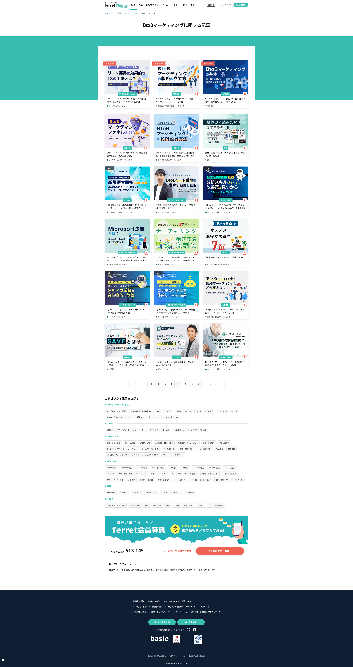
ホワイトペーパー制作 (115, 479)
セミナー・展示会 (146, 479)
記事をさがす (139, 601)
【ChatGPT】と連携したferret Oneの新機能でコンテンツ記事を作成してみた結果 (175, 311)
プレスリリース (214, 612)
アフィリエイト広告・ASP (169, 417)
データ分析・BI (169, 449)
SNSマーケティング (164, 411)
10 (206, 384)
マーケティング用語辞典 (174, 606)
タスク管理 (190, 492)
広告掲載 (211, 5)
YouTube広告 (214, 468)
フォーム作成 (130, 443)
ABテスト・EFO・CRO (164, 443)
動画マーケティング (183, 411)
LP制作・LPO (145, 443)
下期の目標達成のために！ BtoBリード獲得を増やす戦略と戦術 (176, 206)
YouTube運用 (198, 468)
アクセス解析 (224, 443)
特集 (141, 4)
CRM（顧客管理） (186, 449)
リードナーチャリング (176, 252)
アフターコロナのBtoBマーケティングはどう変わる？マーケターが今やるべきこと (225, 311)
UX (172, 473)
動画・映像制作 (208, 443)
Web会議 (219, 449)
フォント (166, 455)
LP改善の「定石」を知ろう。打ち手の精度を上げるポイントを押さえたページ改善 (225, 363)
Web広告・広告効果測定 (127, 252)
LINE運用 (172, 468)
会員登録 (242, 5)
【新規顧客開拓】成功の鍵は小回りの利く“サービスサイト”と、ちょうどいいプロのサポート (126, 207)
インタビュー (135, 505)
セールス (166, 430)
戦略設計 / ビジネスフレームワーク (171, 106)
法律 (167, 505)
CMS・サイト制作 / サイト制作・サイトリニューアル (227, 212)
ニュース (200, 505)
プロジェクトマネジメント (171, 492)
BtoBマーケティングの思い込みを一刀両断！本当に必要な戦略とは (175, 363)
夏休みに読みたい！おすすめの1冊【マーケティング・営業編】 (225, 154)
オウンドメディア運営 (186, 473)
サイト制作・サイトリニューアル (131, 473)
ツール (165, 4)
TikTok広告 (229, 468)
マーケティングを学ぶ (141, 606)
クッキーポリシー (182, 612)
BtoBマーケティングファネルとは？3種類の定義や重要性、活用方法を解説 (127, 154)
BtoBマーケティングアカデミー (198, 606)
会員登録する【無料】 (220, 551)
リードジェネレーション (127, 94)
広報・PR (150, 417)
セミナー (175, 4)
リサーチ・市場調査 (134, 417)
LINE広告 (184, 468)
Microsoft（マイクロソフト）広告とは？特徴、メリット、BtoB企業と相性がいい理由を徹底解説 (126, 259)
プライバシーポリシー (165, 612)
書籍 (225, 148)
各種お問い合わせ (140, 612)
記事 (133, 4)
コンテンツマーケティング (176, 305)
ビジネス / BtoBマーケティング (120, 160)
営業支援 (231, 449)
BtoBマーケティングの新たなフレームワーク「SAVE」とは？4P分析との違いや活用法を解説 (127, 364)
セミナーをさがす (171, 601)
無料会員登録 (163, 622)
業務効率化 (111, 492)
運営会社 (194, 612)
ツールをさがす (154, 601)
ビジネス (127, 148)
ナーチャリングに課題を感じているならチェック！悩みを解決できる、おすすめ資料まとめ (176, 259)
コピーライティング (230, 473)
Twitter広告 (142, 468)
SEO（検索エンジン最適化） (117, 411)
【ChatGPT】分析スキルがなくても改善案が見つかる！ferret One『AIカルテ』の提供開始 (225, 206)
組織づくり (124, 492)
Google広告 (111, 468)
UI (165, 473)
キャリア (136, 492)
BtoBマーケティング (114, 417)
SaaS (176, 505)
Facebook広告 (126, 468)
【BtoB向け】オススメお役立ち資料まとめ (224, 257)
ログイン (228, 5)
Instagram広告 (158, 468)
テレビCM (110, 473)
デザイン (131, 479)
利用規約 (151, 612)
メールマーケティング (127, 305)
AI (209, 505)
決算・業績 (157, 505)
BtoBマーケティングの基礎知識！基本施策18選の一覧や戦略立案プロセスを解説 (225, 100)
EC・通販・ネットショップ (117, 455)
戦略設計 (176, 94)
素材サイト (179, 455)
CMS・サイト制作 (225, 200)
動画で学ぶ (186, 601)
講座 (192, 4)
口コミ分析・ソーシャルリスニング (145, 455)
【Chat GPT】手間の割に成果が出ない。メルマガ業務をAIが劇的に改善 (127, 311)
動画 (185, 4)
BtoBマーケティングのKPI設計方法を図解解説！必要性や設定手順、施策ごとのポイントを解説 (176, 154)
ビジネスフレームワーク (116, 505)
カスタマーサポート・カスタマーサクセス (190, 430)
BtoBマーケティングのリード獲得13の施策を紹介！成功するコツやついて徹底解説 (127, 100)
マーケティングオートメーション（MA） (122, 449)
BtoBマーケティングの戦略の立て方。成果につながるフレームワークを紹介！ (176, 100)
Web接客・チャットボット (188, 443)
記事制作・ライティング (209, 473)
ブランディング (150, 492)
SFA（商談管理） (204, 449)
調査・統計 (188, 505)
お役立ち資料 (152, 4)
